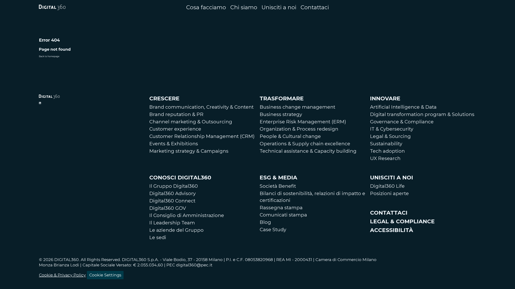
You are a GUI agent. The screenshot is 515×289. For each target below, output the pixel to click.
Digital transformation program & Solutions (422, 114)
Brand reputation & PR (176, 114)
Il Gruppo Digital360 (173, 186)
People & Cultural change (290, 136)
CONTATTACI (388, 212)
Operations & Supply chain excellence (305, 144)
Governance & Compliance (402, 122)
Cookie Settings (105, 275)
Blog (265, 222)
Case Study (273, 229)
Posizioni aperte (389, 193)
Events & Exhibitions (173, 144)
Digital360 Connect (172, 201)
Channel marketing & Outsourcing (190, 122)
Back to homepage (49, 56)
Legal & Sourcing (390, 136)
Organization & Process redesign (299, 129)
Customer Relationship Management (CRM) (202, 136)
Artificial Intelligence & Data (403, 107)
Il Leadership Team (172, 223)
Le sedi (157, 237)
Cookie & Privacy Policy (62, 275)
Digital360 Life (387, 186)
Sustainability (386, 144)
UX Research (385, 158)
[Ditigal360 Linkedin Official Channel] (40, 103)
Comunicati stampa (283, 215)
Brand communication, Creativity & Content (201, 107)
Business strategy (281, 114)
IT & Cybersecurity (391, 129)
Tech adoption (387, 151)
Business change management (297, 107)
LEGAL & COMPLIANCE (402, 221)
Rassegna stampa (281, 207)
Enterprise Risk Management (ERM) (303, 122)
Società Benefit (278, 186)
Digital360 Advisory (172, 193)
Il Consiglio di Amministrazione (186, 215)
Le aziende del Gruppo (176, 230)
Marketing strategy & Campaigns (188, 151)
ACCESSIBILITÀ (391, 230)
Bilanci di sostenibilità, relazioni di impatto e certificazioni (312, 197)
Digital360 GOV (167, 208)
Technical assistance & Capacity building (308, 151)
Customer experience (175, 129)
